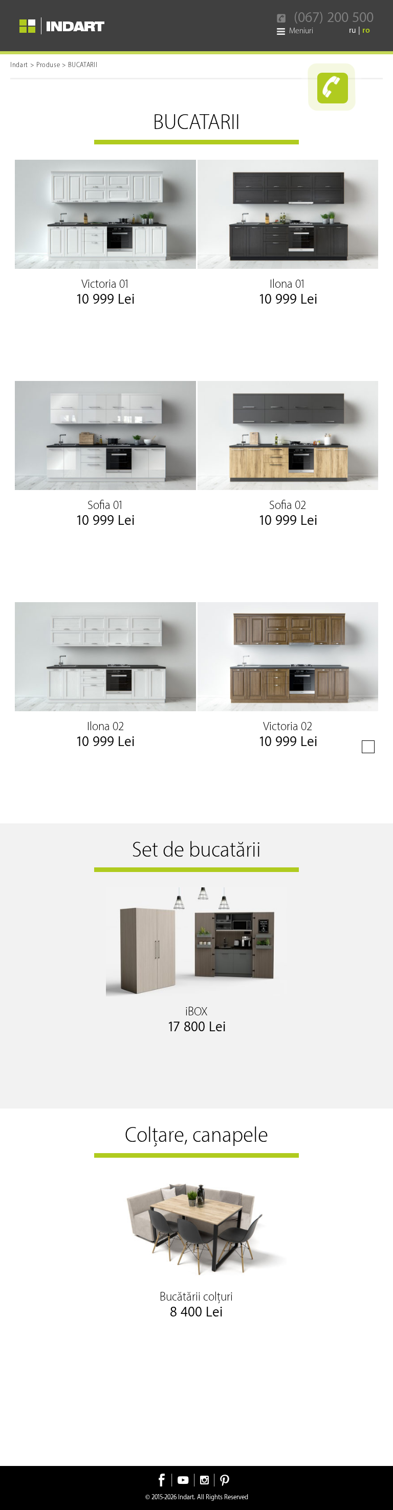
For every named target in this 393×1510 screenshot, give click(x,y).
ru (353, 30)
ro (366, 30)
